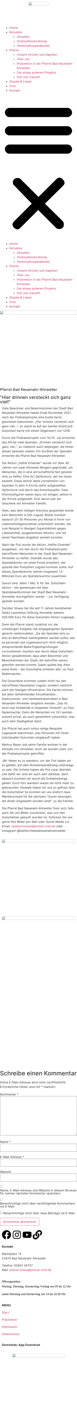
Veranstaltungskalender (33, 45)
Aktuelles (15, 32)
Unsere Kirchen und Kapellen (37, 54)
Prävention (9, 1319)
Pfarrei (14, 50)
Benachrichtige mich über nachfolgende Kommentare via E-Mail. (37, 1205)
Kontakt (14, 90)
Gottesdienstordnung (32, 41)
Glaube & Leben (20, 81)
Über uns (23, 59)
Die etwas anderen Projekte (36, 72)
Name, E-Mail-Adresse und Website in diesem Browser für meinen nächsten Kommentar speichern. (38, 1192)
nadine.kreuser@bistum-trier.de (33, 826)
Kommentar (9, 1094)
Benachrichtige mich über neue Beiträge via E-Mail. (39, 1213)
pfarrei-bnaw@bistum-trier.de (30, 1270)
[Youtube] (27, 1234)
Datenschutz (11, 1334)
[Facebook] (6, 1234)
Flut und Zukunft (28, 77)
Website (5, 1171)
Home (13, 28)
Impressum (9, 1327)
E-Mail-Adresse (12, 1156)
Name (5, 1141)
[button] (38, 167)
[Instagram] (16, 1234)
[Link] (37, 1234)
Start (5, 1312)
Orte (12, 86)
